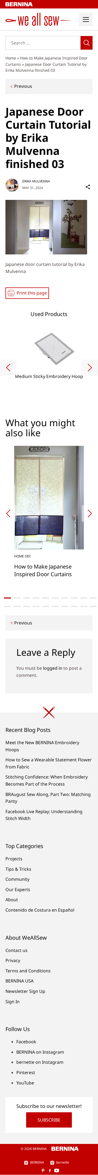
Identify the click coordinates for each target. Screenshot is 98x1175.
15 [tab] (45, 606)
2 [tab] (17, 598)
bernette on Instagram (39, 1062)
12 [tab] (17, 606)
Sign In (12, 1002)
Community (17, 879)
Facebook (26, 1042)
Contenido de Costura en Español (39, 910)
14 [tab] (36, 606)
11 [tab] (7, 606)
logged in (52, 668)
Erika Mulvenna (36, 181)
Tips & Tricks (18, 869)
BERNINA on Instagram (40, 1052)
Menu (86, 19)
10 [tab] (93, 598)
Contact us (16, 950)
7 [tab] (64, 598)
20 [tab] (93, 606)
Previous (23, 86)
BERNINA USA (19, 981)
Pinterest (25, 1072)
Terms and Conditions (28, 971)
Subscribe (49, 1120)
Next (90, 367)
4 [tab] (36, 598)
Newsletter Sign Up (25, 991)
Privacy (12, 960)
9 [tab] (83, 598)
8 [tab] (74, 598)
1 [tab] (7, 598)
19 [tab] (83, 606)
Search (87, 43)
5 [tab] (45, 598)
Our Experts (17, 889)
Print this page (32, 293)
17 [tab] (64, 606)
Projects (13, 859)
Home (10, 58)
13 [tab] (26, 606)
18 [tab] (74, 606)
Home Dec (22, 556)
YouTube (25, 1083)
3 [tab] (26, 598)
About (11, 900)
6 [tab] (55, 598)
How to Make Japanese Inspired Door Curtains (43, 570)
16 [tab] (55, 606)
